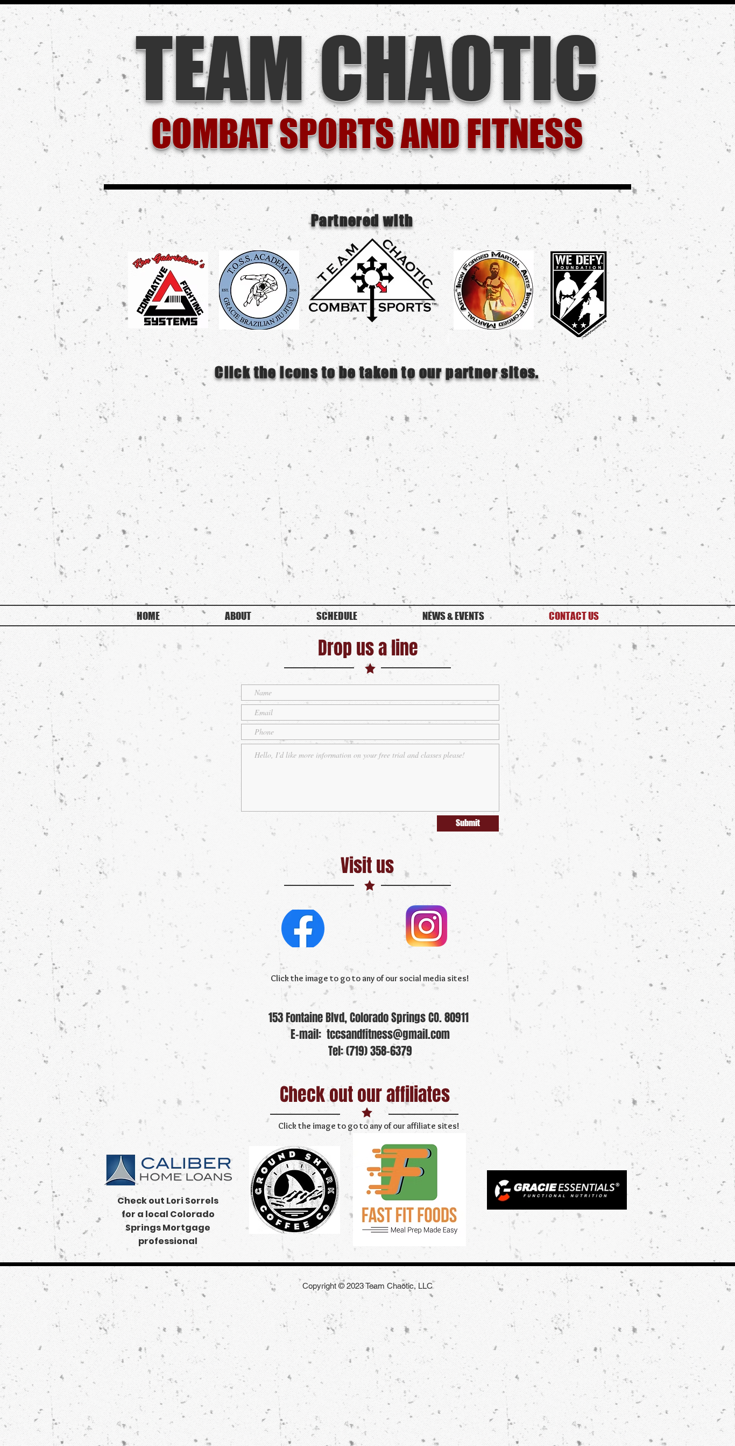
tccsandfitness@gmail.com (388, 1034)
